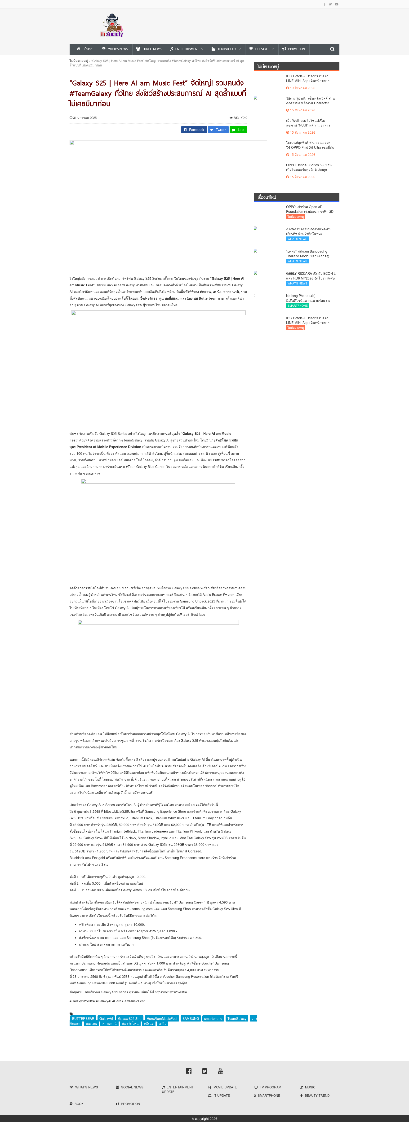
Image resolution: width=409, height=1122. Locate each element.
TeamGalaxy (236, 1018)
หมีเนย (149, 1023)
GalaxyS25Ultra (130, 1018)
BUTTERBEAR (83, 1018)
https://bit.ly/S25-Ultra (171, 992)
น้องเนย (91, 1023)
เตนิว (162, 1023)
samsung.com (142, 908)
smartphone (213, 1018)
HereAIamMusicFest (162, 1018)
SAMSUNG (190, 1018)
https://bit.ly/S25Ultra (119, 811)
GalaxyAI (106, 1018)
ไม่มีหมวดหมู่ (79, 60)
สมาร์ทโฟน (130, 1023)
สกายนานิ (109, 1023)
